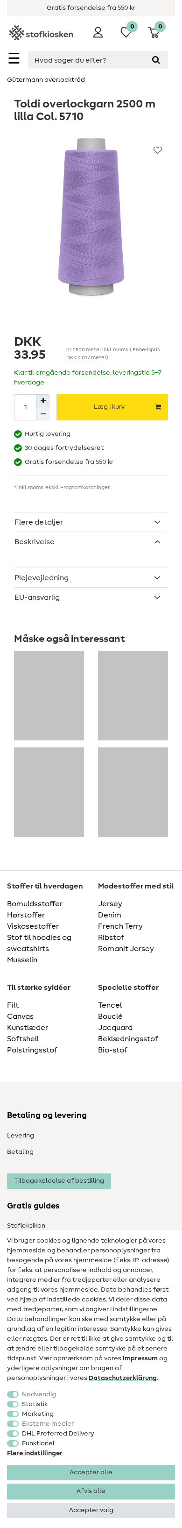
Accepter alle (91, 1472)
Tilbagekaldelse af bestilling (59, 1181)
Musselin (22, 960)
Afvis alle (91, 1491)
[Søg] (156, 60)
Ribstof (111, 937)
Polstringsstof (32, 1050)
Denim (109, 915)
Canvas (20, 1016)
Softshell (23, 1039)
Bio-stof (112, 1050)
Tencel (110, 1005)
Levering (20, 1135)
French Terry (120, 926)
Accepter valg (91, 1510)
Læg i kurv (109, 407)
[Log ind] (98, 32)
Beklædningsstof (128, 1039)
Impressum (140, 1358)
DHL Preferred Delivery (58, 1433)
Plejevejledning (41, 578)
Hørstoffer (26, 915)
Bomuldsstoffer (35, 904)
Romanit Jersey (126, 948)
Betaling (20, 1152)
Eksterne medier (48, 1424)
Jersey (110, 904)
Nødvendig (39, 1394)
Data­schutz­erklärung (123, 1378)
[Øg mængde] (42, 400)
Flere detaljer (38, 522)
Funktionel (38, 1443)
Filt (13, 1005)
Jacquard (115, 1027)
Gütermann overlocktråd (46, 80)
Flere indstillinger (35, 1453)
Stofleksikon (26, 1225)
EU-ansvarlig (37, 597)
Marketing (38, 1414)
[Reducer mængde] (42, 413)
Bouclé (110, 1016)
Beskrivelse (34, 542)
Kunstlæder (27, 1027)
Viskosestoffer (33, 926)
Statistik (35, 1404)
